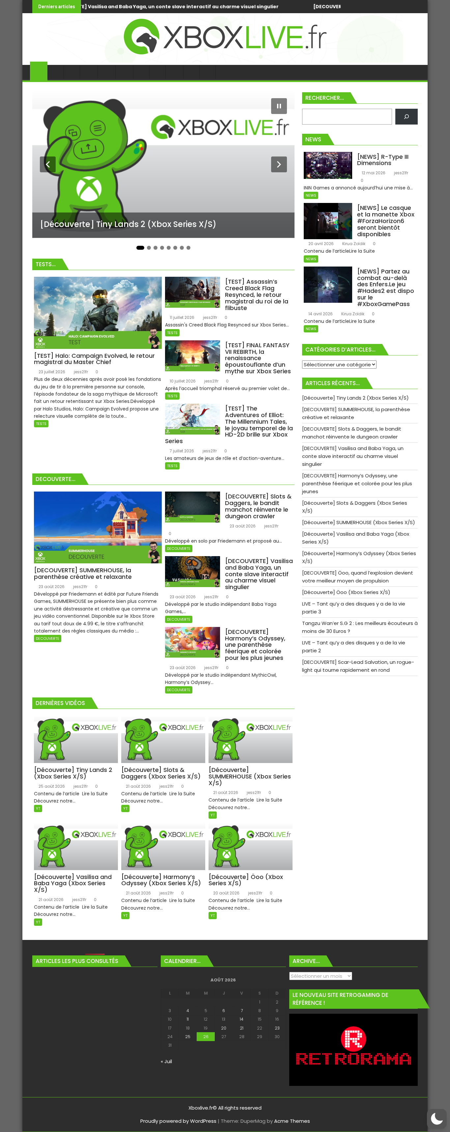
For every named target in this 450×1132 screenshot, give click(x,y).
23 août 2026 (51, 586)
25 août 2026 (51, 786)
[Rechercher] (406, 117)
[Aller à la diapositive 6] (175, 248)
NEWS (311, 195)
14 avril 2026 (320, 314)
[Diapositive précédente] (48, 164)
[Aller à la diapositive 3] (155, 248)
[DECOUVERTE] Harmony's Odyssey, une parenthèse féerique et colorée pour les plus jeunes (283, 6)
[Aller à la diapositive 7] (182, 248)
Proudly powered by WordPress (178, 1121)
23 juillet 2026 (51, 372)
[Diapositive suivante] (279, 164)
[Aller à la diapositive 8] (188, 248)
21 (241, 1028)
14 (241, 1019)
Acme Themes (292, 1121)
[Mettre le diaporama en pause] (279, 106)
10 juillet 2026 (182, 381)
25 (187, 1036)
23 (277, 1028)
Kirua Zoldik (353, 243)
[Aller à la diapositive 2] (149, 248)
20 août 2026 (225, 893)
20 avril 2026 (320, 243)
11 (188, 1019)
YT (38, 808)
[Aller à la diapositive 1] (140, 248)
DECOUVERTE (47, 638)
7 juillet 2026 (181, 451)
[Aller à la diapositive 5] (169, 248)
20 (223, 1028)
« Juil (166, 1061)
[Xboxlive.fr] (225, 60)
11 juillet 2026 (181, 317)
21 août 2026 (138, 786)
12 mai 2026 (373, 173)
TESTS (41, 423)
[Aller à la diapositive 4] (162, 248)
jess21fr (80, 372)
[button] (437, 1119)
